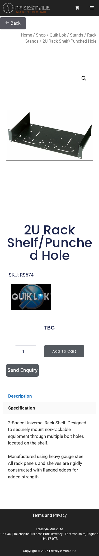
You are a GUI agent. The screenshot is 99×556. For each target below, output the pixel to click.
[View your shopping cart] (77, 8)
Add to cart (64, 351)
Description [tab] (20, 396)
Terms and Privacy (49, 515)
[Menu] (91, 8)
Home (26, 35)
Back (15, 23)
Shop (41, 35)
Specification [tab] (21, 408)
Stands (76, 35)
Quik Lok (58, 35)
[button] (84, 78)
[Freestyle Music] (26, 8)
